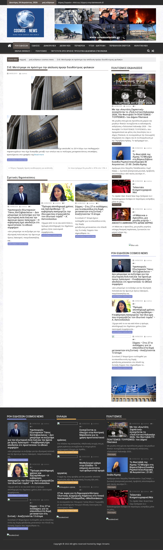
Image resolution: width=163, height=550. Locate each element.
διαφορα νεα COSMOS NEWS (67, 452)
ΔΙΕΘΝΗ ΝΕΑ (65, 46)
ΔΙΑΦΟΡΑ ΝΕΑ (50, 46)
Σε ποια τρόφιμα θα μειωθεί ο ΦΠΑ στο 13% (86, 168)
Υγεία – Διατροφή (97, 46)
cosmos (24, 73)
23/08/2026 (138, 148)
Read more (39, 154)
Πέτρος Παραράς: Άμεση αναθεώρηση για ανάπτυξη (31, 168)
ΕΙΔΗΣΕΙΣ (36, 46)
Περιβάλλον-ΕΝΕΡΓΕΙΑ (119, 46)
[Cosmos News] (9, 45)
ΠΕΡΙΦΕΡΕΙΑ (79, 46)
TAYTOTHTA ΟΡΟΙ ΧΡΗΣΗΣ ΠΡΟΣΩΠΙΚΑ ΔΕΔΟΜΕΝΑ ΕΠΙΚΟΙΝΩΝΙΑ (79, 51)
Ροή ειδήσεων (21, 46)
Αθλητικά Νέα (141, 46)
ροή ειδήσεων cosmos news (17, 160)
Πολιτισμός (41, 51)
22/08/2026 (138, 181)
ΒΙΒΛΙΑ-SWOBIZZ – (23, 51)
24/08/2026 (13, 206)
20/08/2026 (138, 209)
